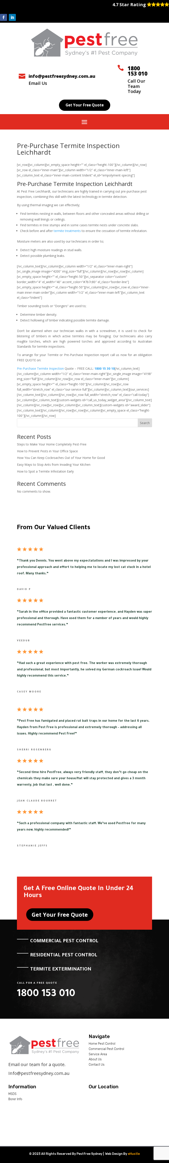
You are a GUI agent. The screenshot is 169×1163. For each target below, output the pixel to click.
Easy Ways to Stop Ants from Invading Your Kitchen (53, 464)
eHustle (134, 1154)
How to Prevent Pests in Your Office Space (47, 451)
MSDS (12, 1094)
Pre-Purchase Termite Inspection (40, 368)
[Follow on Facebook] (3, 17)
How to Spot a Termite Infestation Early (45, 471)
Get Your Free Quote (85, 105)
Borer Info (15, 1099)
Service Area (98, 1054)
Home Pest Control (102, 1044)
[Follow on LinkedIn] (12, 17)
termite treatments (67, 231)
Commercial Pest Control (106, 1049)
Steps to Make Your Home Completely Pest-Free (51, 444)
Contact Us (97, 1065)
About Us (95, 1059)
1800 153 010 (137, 71)
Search (145, 423)
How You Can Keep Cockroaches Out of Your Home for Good (61, 458)
